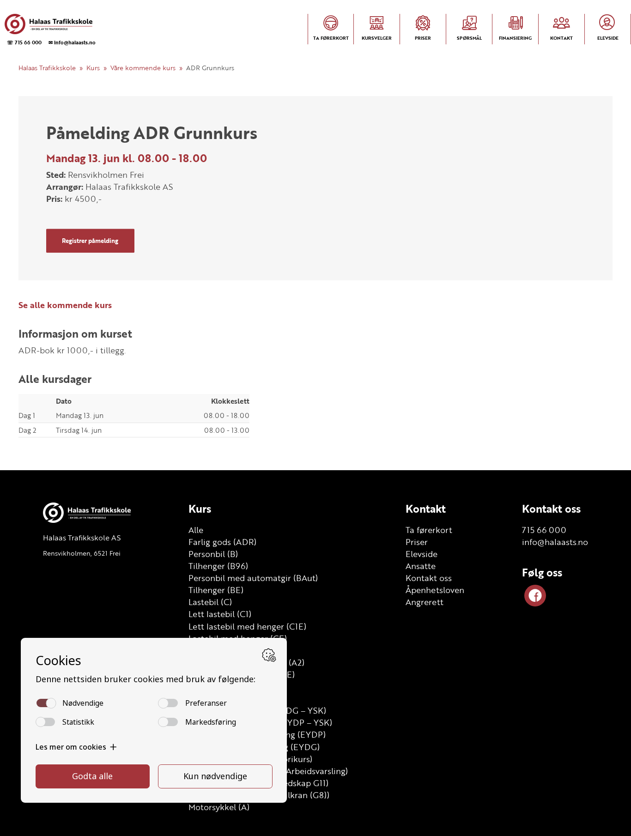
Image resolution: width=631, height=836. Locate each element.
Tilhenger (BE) (215, 590)
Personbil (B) (213, 554)
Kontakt (426, 508)
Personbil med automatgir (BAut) (253, 578)
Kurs (93, 68)
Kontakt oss (429, 578)
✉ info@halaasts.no (72, 42)
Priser (417, 542)
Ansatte (421, 566)
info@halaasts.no (555, 542)
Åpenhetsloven (435, 590)
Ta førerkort (429, 530)
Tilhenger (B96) (218, 566)
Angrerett (424, 602)
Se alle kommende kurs (65, 305)
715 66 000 (544, 530)
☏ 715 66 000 (24, 42)
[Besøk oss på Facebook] (535, 596)
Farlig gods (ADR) (222, 542)
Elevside (421, 554)
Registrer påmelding (90, 240)
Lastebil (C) (210, 602)
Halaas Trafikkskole (47, 68)
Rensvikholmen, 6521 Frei (82, 553)
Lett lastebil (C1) (219, 614)
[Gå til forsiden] (49, 24)
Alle (195, 530)
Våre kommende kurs (143, 68)
